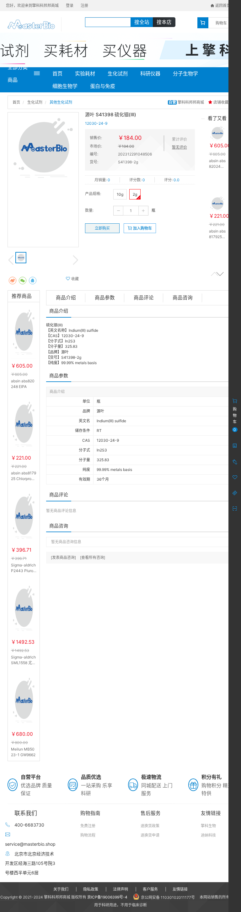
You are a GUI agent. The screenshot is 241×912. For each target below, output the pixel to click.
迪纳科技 (208, 835)
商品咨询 (183, 298)
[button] (220, 273)
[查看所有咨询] (92, 557)
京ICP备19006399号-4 (107, 897)
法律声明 (120, 889)
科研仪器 (150, 73)
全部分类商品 (18, 73)
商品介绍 (66, 298)
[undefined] (43, 147)
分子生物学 (185, 73)
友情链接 (180, 889)
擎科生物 (208, 825)
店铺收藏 (220, 102)
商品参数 (105, 298)
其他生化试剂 (61, 102)
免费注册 (87, 825)
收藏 (74, 278)
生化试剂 (118, 73)
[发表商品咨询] (63, 557)
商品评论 (144, 298)
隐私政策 (90, 889)
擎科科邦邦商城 (187, 102)
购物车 (221, 23)
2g (135, 194)
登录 (69, 5)
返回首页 (222, 5)
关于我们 (60, 889)
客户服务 (150, 889)
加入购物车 (142, 228)
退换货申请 (150, 835)
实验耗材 (85, 73)
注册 (84, 5)
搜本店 (164, 22)
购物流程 (87, 835)
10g (120, 194)
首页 (57, 73)
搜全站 (141, 22)
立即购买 (102, 228)
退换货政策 (150, 825)
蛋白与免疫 (102, 86)
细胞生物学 (65, 86)
